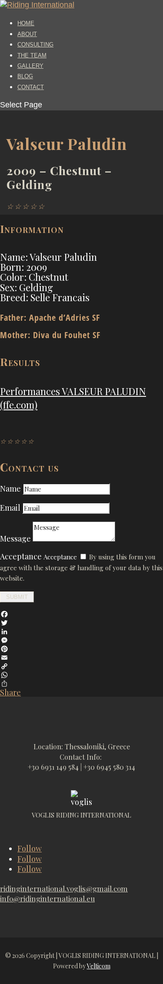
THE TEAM (32, 55)
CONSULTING (35, 44)
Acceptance (21, 556)
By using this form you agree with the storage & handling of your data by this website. (81, 567)
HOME (25, 23)
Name (10, 488)
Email (11, 507)
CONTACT (30, 87)
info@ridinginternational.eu (47, 898)
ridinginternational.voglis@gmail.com (64, 888)
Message (15, 538)
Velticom (98, 966)
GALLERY (30, 66)
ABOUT (27, 34)
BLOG (25, 76)
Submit (17, 597)
